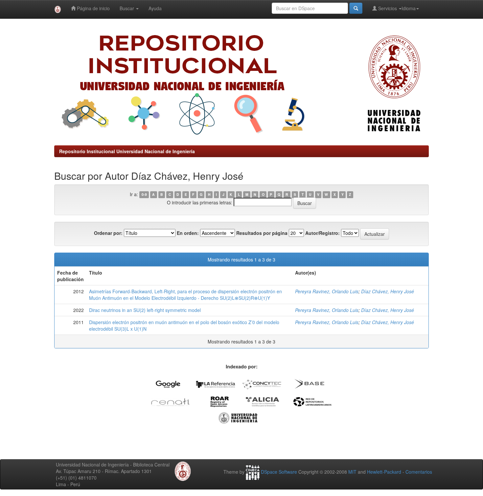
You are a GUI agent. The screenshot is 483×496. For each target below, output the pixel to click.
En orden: (188, 233)
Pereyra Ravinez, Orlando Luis (326, 291)
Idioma (409, 8)
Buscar (127, 8)
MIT (352, 471)
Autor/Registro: (322, 233)
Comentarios (418, 471)
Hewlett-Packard (384, 471)
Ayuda (155, 8)
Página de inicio (93, 8)
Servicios (387, 8)
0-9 (144, 194)
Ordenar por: (108, 233)
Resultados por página (262, 233)
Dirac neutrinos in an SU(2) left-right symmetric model (145, 310)
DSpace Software (279, 471)
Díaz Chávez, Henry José (387, 291)
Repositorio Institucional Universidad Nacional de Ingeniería (127, 151)
